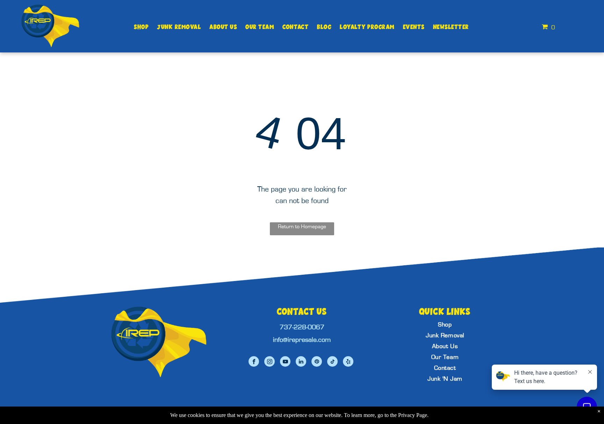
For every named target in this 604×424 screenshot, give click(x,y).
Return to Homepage (302, 226)
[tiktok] (332, 362)
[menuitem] (141, 26)
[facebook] (254, 362)
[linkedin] (301, 362)
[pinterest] (316, 362)
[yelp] (348, 362)
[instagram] (269, 362)
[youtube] (285, 362)
